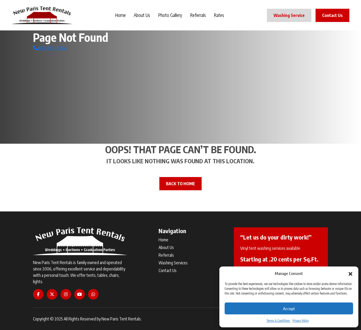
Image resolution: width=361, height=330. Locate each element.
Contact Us (332, 15)
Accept (289, 308)
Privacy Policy (301, 321)
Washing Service (289, 15)
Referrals (198, 15)
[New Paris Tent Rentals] (42, 15)
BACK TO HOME (180, 183)
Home (120, 15)
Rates (219, 15)
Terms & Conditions (278, 321)
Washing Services (173, 262)
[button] (350, 273)
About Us (142, 15)
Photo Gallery (170, 15)
